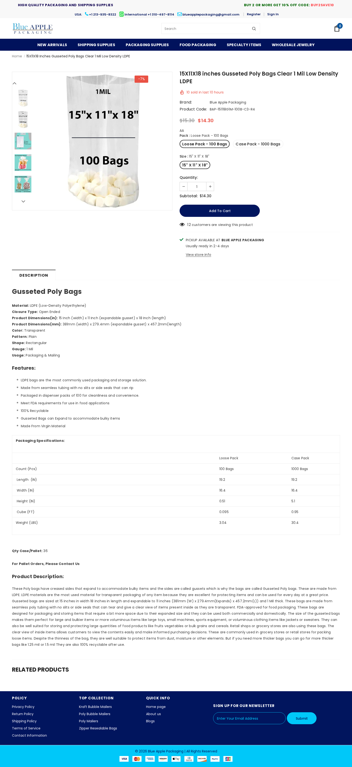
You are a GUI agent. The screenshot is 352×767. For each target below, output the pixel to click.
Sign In (273, 14)
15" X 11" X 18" (195, 165)
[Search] (254, 28)
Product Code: (193, 109)
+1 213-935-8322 (102, 14)
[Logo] (33, 28)
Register (254, 14)
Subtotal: (189, 196)
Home (17, 56)
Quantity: (189, 177)
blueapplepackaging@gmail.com (210, 14)
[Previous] (14, 83)
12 (189, 224)
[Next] (23, 201)
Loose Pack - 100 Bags (204, 144)
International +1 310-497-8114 (149, 14)
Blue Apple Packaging (228, 102)
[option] (103, 141)
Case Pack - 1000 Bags (258, 144)
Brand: (186, 102)
